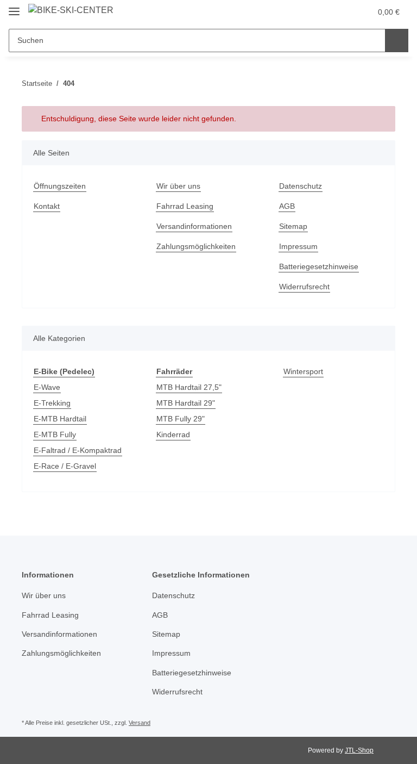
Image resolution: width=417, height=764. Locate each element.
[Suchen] (396, 40)
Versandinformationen (194, 226)
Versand (139, 722)
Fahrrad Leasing (184, 206)
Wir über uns (178, 186)
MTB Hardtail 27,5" (189, 387)
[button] (320, 12)
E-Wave (47, 387)
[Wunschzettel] (342, 12)
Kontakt (47, 206)
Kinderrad (173, 434)
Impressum (298, 246)
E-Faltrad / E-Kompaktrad (78, 450)
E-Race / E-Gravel (65, 466)
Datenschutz (300, 186)
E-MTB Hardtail (60, 418)
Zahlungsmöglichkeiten (196, 246)
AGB (287, 206)
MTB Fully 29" (180, 418)
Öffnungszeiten (60, 186)
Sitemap (293, 226)
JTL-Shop (359, 750)
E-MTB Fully (55, 434)
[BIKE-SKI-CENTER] (70, 10)
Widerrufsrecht (304, 286)
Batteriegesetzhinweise (318, 266)
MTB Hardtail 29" (185, 403)
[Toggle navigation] (14, 7)
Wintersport (303, 371)
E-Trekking (52, 403)
